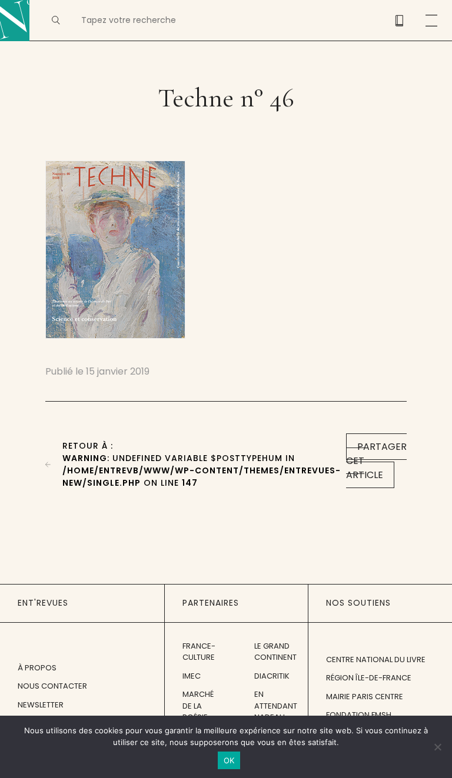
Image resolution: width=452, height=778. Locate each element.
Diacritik (272, 676)
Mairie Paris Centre (364, 696)
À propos (37, 667)
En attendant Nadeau (275, 706)
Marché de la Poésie (198, 706)
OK (229, 760)
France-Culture (198, 651)
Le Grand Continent (275, 651)
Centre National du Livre (376, 659)
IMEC (191, 676)
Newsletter (41, 704)
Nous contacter (52, 686)
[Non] (437, 747)
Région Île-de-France (368, 677)
